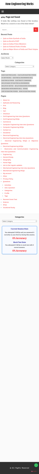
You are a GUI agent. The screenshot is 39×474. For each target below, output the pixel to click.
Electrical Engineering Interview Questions (18, 138)
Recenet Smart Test (10, 199)
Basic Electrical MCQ (9, 75)
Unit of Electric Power (10, 91)
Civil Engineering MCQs (11, 119)
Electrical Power (8, 80)
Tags (6, 196)
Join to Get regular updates (12, 165)
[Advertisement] (19, 277)
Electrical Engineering (11, 135)
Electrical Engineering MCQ (22, 77)
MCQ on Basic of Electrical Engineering (15, 83)
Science (6, 202)
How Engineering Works (19, 4)
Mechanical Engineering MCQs (14, 171)
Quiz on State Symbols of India (14, 38)
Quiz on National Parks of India (14, 46)
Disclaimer (7, 133)
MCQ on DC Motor (7, 86)
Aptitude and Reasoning (11, 103)
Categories (8, 190)
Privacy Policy (8, 179)
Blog (4, 108)
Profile (7, 193)
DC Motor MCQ (6, 77)
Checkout (6, 114)
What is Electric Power (27, 91)
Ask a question (10, 188)
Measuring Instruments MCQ (12, 88)
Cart (4, 111)
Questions (6, 181)
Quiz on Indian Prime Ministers (14, 44)
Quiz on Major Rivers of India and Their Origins (20, 49)
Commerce (7, 122)
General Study (8, 157)
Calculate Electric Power (27, 75)
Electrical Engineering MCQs (13, 146)
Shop (5, 205)
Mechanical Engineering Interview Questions (19, 168)
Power (25, 88)
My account (7, 173)
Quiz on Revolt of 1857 (11, 41)
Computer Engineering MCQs (13, 127)
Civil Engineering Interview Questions (16, 116)
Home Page (7, 163)
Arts (4, 105)
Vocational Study (9, 208)
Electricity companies (23, 80)
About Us (6, 100)
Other (5, 176)
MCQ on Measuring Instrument (25, 86)
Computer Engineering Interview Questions (18, 125)
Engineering (7, 154)
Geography (7, 160)
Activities (8, 185)
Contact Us (7, 130)
